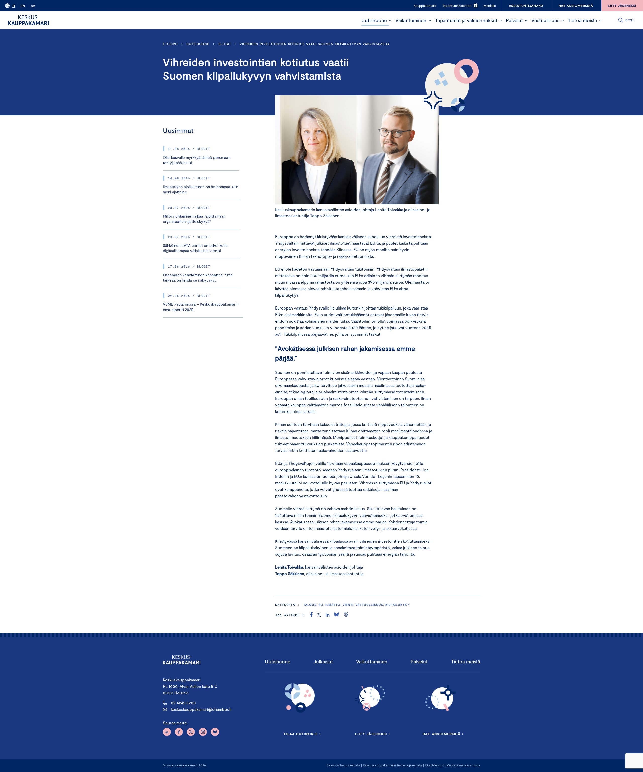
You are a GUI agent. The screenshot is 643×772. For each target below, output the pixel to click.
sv (33, 6)
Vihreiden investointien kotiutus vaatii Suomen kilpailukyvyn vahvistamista (314, 44)
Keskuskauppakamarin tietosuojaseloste (392, 765)
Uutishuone (374, 20)
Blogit (224, 44)
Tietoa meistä (582, 20)
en (23, 6)
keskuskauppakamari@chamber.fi (201, 709)
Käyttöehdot (434, 765)
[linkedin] (327, 615)
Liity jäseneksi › (372, 734)
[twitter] (319, 615)
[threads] (346, 615)
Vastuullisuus (545, 20)
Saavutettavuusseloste (343, 765)
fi (13, 6)
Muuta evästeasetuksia (463, 765)
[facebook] (311, 615)
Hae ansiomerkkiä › (443, 734)
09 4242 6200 (183, 702)
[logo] (28, 20)
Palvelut (514, 20)
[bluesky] (336, 615)
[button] (390, 20)
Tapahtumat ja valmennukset (466, 20)
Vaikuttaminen (410, 20)
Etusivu (170, 44)
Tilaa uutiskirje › (302, 734)
